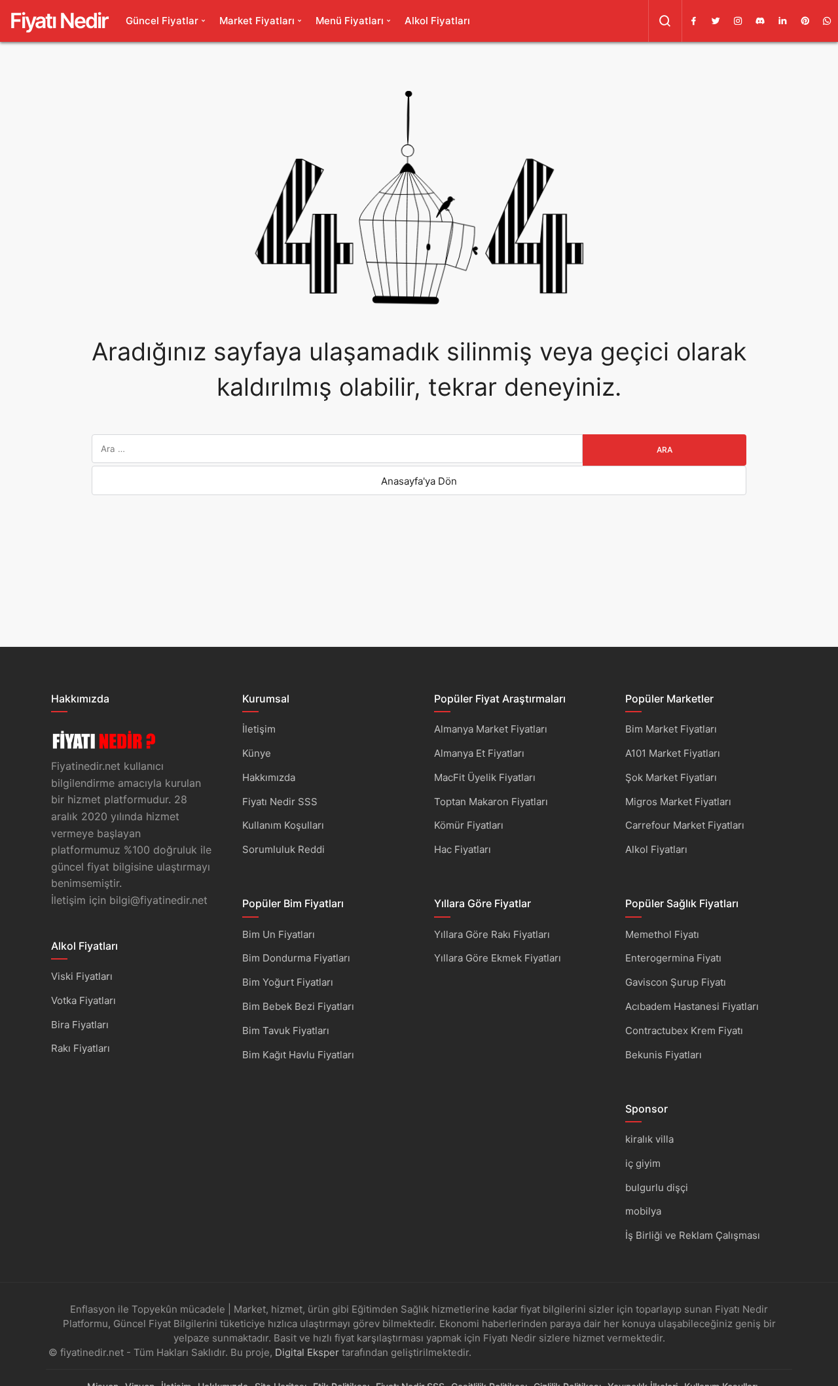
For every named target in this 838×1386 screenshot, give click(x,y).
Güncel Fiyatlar (162, 20)
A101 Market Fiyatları (672, 753)
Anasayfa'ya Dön (419, 481)
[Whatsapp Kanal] (827, 21)
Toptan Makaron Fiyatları (491, 801)
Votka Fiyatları (83, 1000)
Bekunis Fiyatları (663, 1054)
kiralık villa (649, 1139)
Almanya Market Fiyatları (490, 729)
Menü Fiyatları (350, 20)
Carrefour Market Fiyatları (684, 825)
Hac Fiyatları (462, 849)
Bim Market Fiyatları (671, 729)
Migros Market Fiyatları (678, 801)
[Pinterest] (804, 21)
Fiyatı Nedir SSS (280, 801)
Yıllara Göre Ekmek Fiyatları (497, 958)
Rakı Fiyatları (80, 1048)
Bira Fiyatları (80, 1024)
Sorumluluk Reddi (283, 849)
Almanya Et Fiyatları (479, 753)
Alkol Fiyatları (437, 20)
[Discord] (760, 21)
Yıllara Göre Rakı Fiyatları (492, 934)
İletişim (259, 729)
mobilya (643, 1211)
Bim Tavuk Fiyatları (285, 1030)
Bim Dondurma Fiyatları (296, 958)
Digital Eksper (307, 1352)
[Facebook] (693, 21)
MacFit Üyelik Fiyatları (485, 777)
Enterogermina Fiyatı (673, 958)
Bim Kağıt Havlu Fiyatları (298, 1054)
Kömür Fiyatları (468, 825)
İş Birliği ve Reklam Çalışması (692, 1235)
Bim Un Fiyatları (278, 934)
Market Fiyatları (257, 20)
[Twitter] (715, 21)
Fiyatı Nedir (59, 20)
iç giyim (643, 1163)
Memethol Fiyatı (662, 934)
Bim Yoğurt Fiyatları (287, 982)
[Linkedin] (782, 21)
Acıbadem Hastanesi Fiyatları (692, 1006)
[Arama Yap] (665, 20)
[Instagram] (738, 21)
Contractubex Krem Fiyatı (684, 1030)
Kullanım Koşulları (283, 825)
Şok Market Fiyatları (671, 777)
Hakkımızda (268, 777)
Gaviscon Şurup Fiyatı (675, 982)
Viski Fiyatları (82, 976)
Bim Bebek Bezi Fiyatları (298, 1006)
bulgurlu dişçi (656, 1187)
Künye (256, 753)
